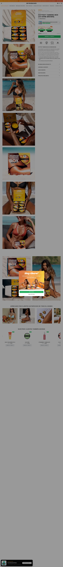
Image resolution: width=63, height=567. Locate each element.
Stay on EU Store (31, 294)
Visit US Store (31, 291)
